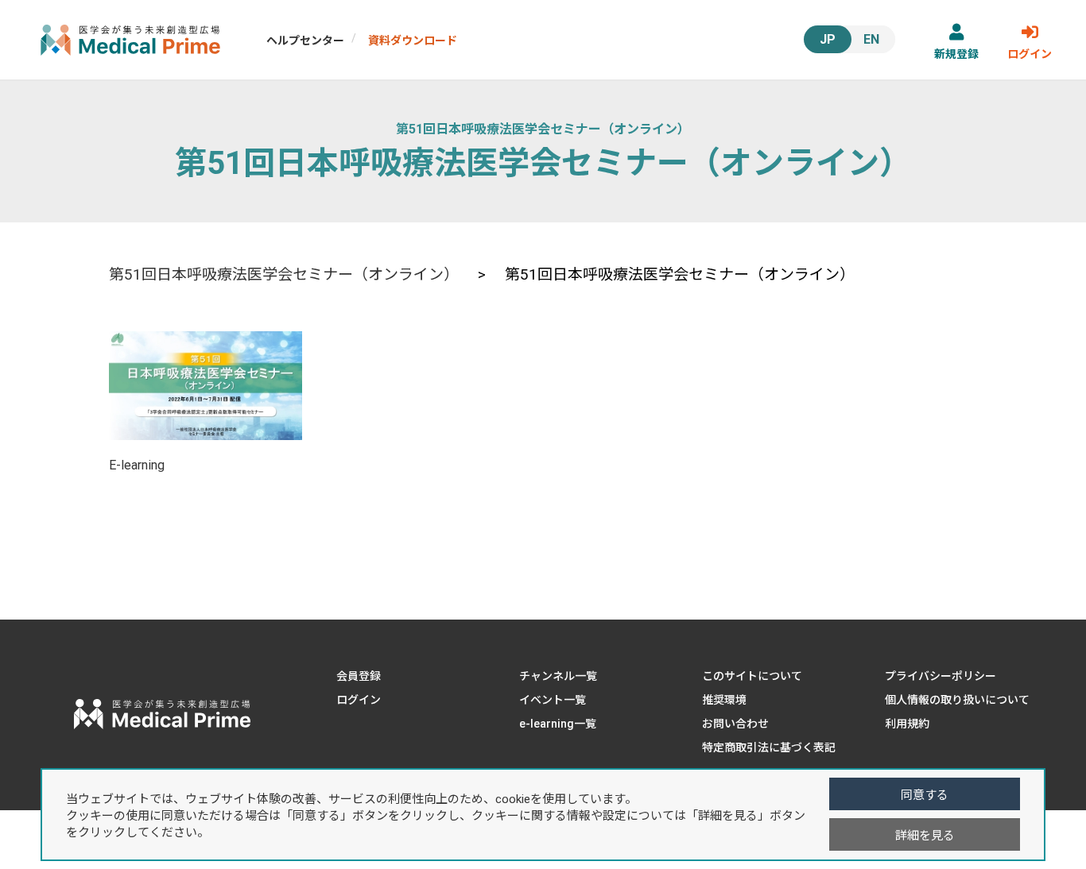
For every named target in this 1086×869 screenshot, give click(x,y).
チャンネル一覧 (558, 676)
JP (828, 39)
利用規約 (907, 723)
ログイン (1029, 54)
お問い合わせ (735, 723)
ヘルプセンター (305, 40)
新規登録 (956, 54)
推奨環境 (724, 699)
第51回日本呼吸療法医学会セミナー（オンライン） (543, 129)
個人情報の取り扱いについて (957, 699)
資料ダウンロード (412, 40)
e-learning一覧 (557, 723)
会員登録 (358, 676)
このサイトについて (752, 676)
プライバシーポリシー (940, 676)
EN (871, 39)
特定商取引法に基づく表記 (769, 747)
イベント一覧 (552, 699)
